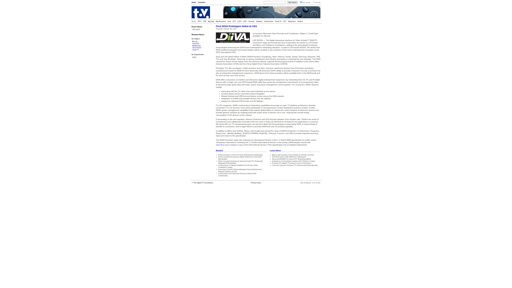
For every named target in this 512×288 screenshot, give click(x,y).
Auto (229, 21)
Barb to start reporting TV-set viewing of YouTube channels (293, 155)
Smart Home (268, 21)
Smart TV (278, 21)
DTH (245, 21)
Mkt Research (221, 21)
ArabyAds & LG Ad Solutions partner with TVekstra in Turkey (293, 161)
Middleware (196, 46)
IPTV (199, 21)
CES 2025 (196, 29)
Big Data (211, 21)
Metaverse (292, 21)
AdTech (300, 21)
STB (204, 21)
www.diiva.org (221, 145)
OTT (284, 21)
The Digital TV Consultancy (203, 183)
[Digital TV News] (206, 12)
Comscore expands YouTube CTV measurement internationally (295, 165)
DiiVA (194, 57)
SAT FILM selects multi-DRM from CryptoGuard (289, 157)
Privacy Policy (256, 183)
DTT (234, 21)
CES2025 (195, 44)
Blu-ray (194, 41)
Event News (197, 27)
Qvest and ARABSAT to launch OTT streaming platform (291, 159)
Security (251, 21)
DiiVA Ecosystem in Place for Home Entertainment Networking (240, 155)
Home (194, 2)
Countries (201, 2)
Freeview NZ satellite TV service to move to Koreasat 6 (291, 163)
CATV (239, 21)
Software (259, 21)
